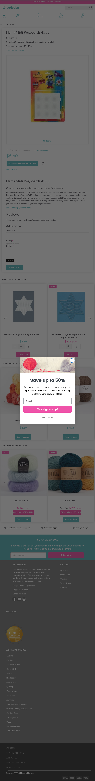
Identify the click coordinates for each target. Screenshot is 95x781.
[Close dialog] (72, 360)
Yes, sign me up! (47, 409)
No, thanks (47, 417)
